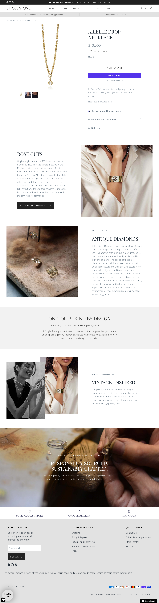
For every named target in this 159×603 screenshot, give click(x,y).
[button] (7, 595)
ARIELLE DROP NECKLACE (25, 20)
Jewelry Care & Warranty (83, 546)
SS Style (107, 8)
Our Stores (96, 8)
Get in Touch (149, 601)
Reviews (130, 546)
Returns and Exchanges (83, 541)
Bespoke (65, 8)
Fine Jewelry (53, 8)
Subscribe (16, 556)
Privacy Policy (133, 594)
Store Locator (132, 541)
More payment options (115, 80)
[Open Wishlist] (3, 600)
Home (9, 20)
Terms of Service (96, 594)
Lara (130, 92)
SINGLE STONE (20, 587)
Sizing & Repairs (79, 537)
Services (75, 8)
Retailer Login (146, 594)
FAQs (74, 550)
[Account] (141, 8)
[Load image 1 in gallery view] (51, 57)
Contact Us (131, 532)
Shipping (76, 532)
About (85, 8)
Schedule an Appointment (138, 537)
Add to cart (114, 67)
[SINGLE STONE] (18, 8)
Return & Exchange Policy (115, 594)
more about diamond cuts (35, 205)
